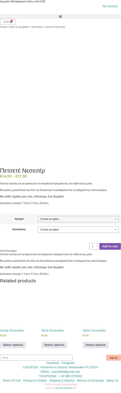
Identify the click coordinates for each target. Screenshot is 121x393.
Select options (13, 345)
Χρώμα (19, 218)
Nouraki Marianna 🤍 (66, 388)
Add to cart (110, 246)
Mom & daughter (19, 26)
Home (3, 26)
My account (110, 6)
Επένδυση (19, 229)
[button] (60, 16)
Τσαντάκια (37, 26)
